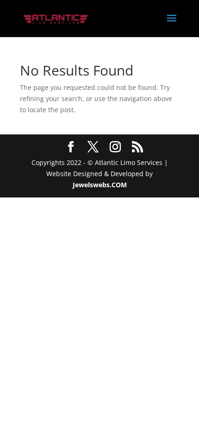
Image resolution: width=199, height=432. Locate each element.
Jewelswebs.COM (100, 184)
